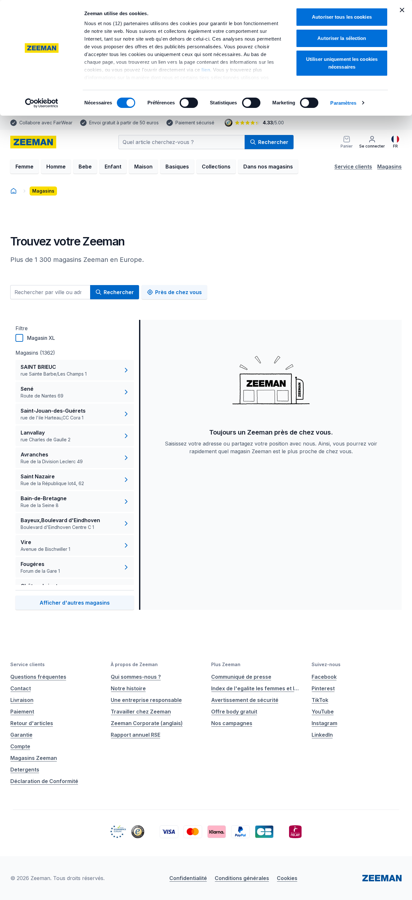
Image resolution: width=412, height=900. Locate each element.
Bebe (85, 166)
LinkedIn (322, 735)
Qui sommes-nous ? (136, 677)
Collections (216, 166)
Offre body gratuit (234, 711)
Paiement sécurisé (194, 122)
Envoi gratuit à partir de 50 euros (124, 122)
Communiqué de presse (241, 677)
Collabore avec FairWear (45, 122)
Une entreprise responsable (146, 700)
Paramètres (343, 103)
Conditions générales (242, 878)
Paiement (22, 711)
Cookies (287, 878)
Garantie (21, 735)
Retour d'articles (31, 723)
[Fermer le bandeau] (402, 10)
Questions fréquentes (38, 677)
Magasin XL (41, 338)
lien (205, 69)
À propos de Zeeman (134, 664)
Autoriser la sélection (341, 38)
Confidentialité (188, 878)
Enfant (113, 166)
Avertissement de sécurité (244, 700)
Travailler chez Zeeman (141, 711)
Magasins (389, 166)
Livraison (21, 700)
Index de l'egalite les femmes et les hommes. (256, 688)
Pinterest (323, 688)
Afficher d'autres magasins (75, 602)
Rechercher (273, 142)
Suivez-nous (326, 664)
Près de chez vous (178, 292)
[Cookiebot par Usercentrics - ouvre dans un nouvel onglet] (42, 103)
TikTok (320, 700)
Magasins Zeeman (33, 758)
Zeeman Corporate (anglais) (147, 723)
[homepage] (33, 142)
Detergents (24, 769)
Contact (20, 688)
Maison (143, 166)
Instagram (324, 723)
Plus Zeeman (225, 664)
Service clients (353, 166)
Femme (24, 166)
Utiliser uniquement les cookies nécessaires (342, 63)
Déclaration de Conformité (44, 781)
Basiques (177, 166)
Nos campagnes (231, 723)
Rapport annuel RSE (135, 735)
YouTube (323, 711)
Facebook (324, 677)
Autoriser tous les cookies (342, 17)
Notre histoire (128, 688)
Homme (56, 166)
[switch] (189, 103)
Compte (20, 746)
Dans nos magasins (268, 166)
